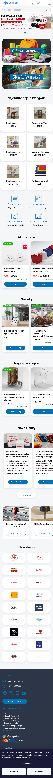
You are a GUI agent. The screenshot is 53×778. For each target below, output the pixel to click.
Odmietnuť (13, 771)
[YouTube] (23, 692)
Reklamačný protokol (10, 716)
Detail (15, 284)
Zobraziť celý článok (18, 482)
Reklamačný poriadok (10, 718)
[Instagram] (17, 692)
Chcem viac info (16, 533)
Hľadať (47, 10)
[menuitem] (13, 124)
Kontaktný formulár (14, 701)
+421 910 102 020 (14, 686)
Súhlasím (39, 771)
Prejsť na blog (26, 495)
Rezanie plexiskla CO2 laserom (16, 525)
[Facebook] (4, 692)
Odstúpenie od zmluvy (10, 723)
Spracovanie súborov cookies (13, 728)
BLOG (4, 714)
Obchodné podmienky (10, 721)
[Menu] (50, 3)
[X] (11, 692)
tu (29, 758)
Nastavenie (27, 763)
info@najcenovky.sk (15, 681)
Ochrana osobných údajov (12, 726)
